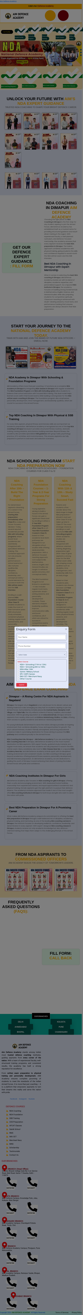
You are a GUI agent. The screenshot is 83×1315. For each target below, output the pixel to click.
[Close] (66, 629)
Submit (21, 685)
